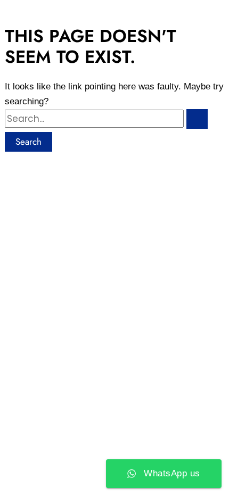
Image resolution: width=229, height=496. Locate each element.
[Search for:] (114, 119)
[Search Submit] (197, 119)
